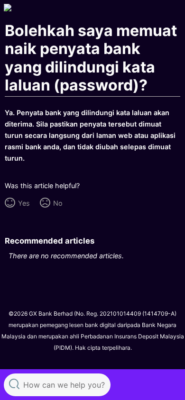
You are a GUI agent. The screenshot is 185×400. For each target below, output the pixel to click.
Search (14, 383)
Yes (23, 203)
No (57, 203)
